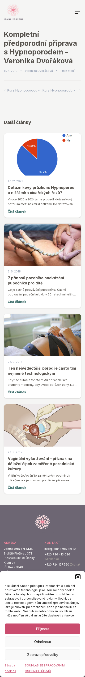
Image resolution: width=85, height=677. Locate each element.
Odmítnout (42, 641)
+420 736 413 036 (57, 554)
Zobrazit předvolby (42, 654)
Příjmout (42, 629)
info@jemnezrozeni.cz (60, 549)
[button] (78, 576)
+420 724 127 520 (56, 564)
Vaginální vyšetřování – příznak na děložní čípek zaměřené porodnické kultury (41, 463)
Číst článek (17, 211)
